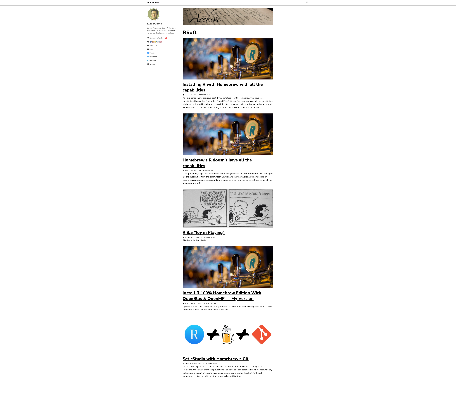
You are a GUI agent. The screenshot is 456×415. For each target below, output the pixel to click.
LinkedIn (152, 60)
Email (151, 49)
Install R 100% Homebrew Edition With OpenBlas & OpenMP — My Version (222, 295)
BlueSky (152, 53)
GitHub (152, 64)
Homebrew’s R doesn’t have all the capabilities (217, 163)
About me (153, 45)
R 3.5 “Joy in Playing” (204, 232)
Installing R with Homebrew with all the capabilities (223, 87)
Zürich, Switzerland (157, 38)
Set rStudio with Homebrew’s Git (216, 359)
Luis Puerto (153, 2)
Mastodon (153, 56)
